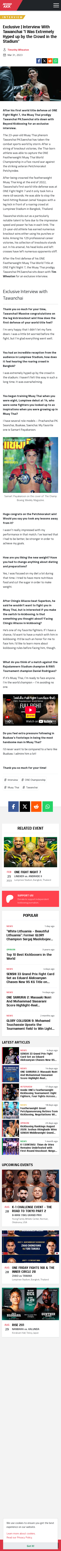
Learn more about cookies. (21, 1533)
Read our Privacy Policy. (19, 1537)
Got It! (30, 1546)
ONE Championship (35, 780)
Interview (13, 780)
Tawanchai (32, 787)
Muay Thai (13, 787)
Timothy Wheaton (18, 50)
